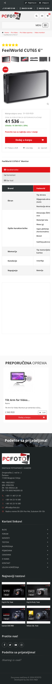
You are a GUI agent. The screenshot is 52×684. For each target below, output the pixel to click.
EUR (43, 412)
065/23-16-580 (43, 8)
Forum (5, 534)
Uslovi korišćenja (10, 567)
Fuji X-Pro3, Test (33, 602)
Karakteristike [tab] (12, 169)
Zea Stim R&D (32, 679)
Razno (7, 403)
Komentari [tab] (11, 175)
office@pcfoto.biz (12, 507)
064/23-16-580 (26, 8)
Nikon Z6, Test (32, 626)
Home (7, 32)
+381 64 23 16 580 (13, 499)
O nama (5, 559)
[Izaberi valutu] (42, 15)
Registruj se (32, 3)
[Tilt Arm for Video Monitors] (26, 380)
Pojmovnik (7, 550)
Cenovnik (6, 554)
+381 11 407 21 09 (13, 495)
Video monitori (40, 32)
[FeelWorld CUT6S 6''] (6, 59)
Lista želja (29, 148)
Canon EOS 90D (8, 626)
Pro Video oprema (26, 32)
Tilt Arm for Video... (17, 400)
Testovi (5, 542)
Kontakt (6, 563)
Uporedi (44, 148)
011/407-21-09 (9, 8)
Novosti (6, 538)
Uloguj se (45, 3)
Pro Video (14, 32)
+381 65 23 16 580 (13, 503)
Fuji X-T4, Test (7, 602)
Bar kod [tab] (9, 180)
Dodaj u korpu (24, 139)
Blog (4, 529)
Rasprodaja (7, 546)
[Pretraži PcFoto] (36, 15)
